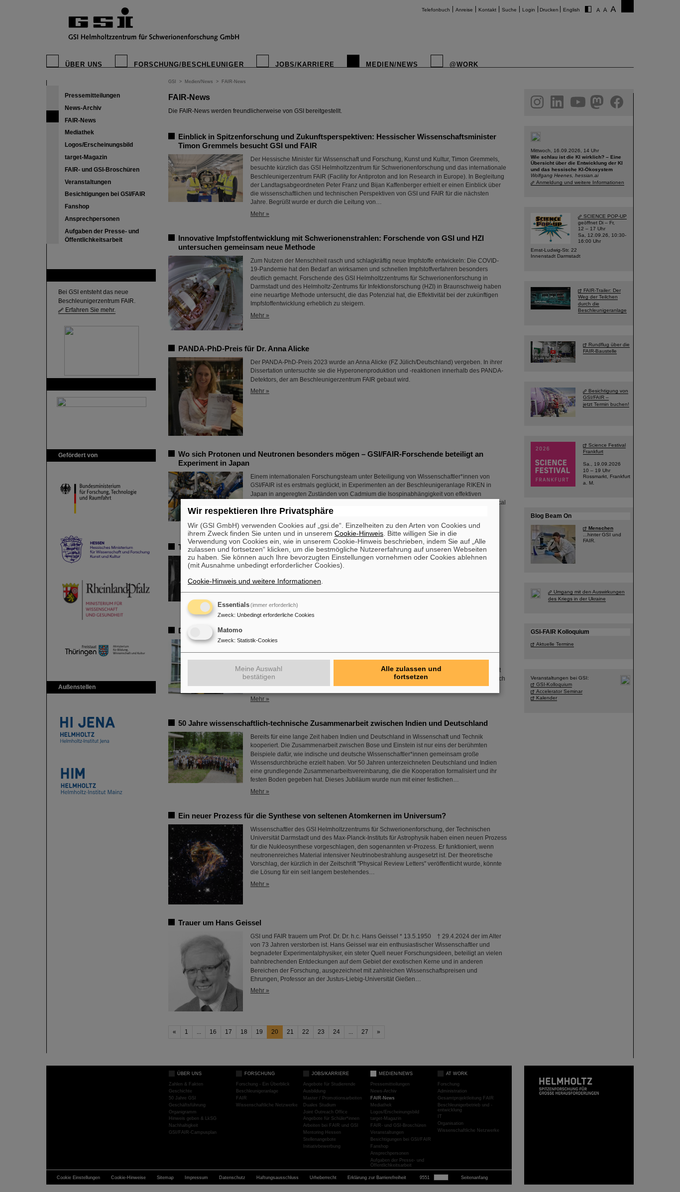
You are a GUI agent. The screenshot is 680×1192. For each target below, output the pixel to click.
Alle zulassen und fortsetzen (411, 673)
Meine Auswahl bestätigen (258, 673)
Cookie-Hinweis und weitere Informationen (254, 581)
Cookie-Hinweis (359, 533)
